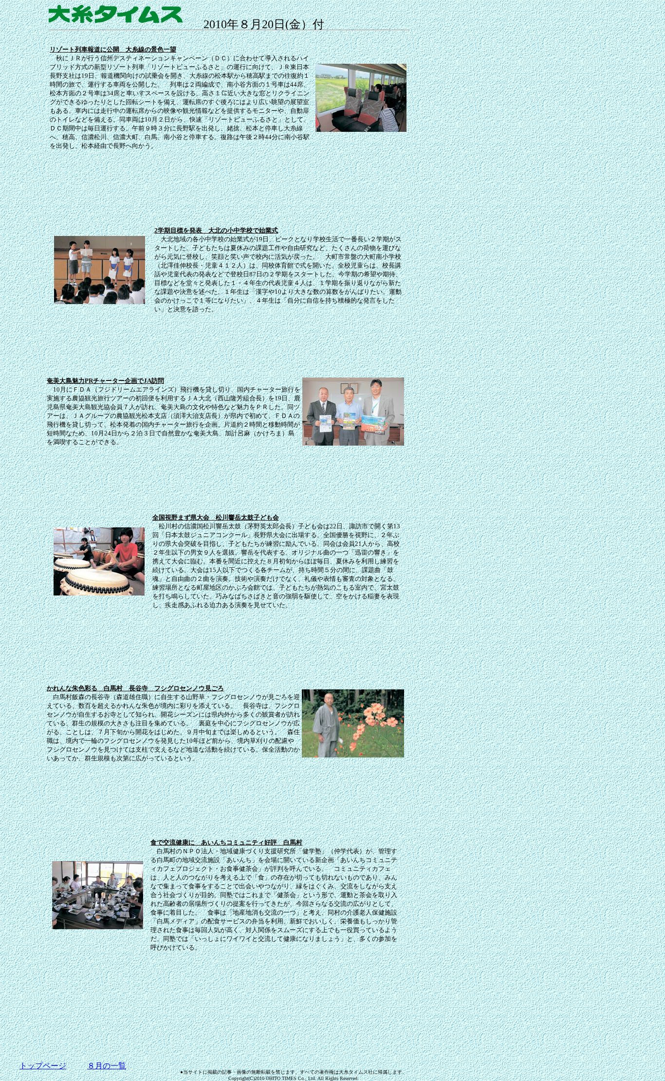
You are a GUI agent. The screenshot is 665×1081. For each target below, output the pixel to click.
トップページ (42, 1066)
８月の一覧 (106, 1066)
